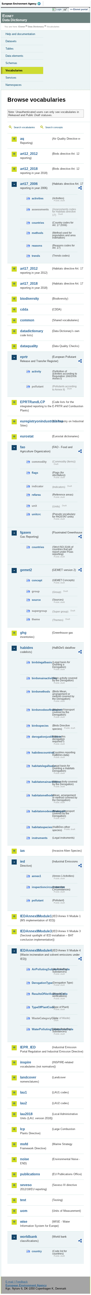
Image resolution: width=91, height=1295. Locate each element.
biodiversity (29, 298)
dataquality (29, 346)
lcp (22, 1129)
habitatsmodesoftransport (41, 811)
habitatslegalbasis (41, 766)
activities (37, 198)
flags (35, 472)
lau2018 (26, 1114)
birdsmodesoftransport (41, 709)
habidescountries (41, 752)
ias (22, 850)
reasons (37, 245)
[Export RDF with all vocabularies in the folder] (80, 188)
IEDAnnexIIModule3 (35, 931)
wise (23, 1221)
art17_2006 (29, 184)
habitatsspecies (41, 827)
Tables (10, 48)
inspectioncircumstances (41, 887)
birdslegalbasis (41, 662)
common (27, 320)
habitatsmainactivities (41, 781)
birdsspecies (40, 725)
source (36, 599)
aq (22, 138)
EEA (22, 3)
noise (24, 1159)
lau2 (23, 1103)
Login (59, 9)
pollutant (37, 900)
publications (30, 1174)
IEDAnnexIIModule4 (35, 950)
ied (22, 861)
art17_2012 (29, 268)
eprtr (24, 357)
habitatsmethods (41, 795)
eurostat (26, 436)
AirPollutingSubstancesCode (41, 969)
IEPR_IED (28, 1047)
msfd (24, 1144)
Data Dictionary (36, 26)
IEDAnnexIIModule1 (35, 916)
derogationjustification (41, 736)
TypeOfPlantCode (41, 1007)
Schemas (11, 63)
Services (11, 77)
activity (36, 371)
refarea (36, 494)
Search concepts (54, 127)
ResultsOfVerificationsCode (41, 993)
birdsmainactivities (41, 678)
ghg (23, 632)
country (37, 1251)
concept (37, 580)
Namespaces (14, 84)
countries (38, 222)
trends (36, 255)
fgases (25, 532)
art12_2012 (29, 153)
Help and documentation (20, 34)
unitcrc (36, 514)
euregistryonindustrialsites (35, 421)
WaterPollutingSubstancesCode (41, 1029)
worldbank (28, 1236)
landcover (28, 1077)
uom (23, 1211)
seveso (26, 1185)
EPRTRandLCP (32, 402)
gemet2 (26, 570)
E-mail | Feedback (17, 1281)
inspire (25, 1062)
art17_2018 (29, 283)
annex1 (36, 876)
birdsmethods (41, 691)
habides (26, 648)
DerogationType (41, 982)
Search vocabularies (24, 127)
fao (22, 447)
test (23, 1200)
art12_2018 (29, 169)
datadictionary (31, 331)
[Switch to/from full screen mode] (66, 9)
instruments (39, 838)
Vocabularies (14, 70)
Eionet (21, 26)
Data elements (14, 55)
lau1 (23, 1092)
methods (37, 233)
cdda (24, 309)
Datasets (11, 41)
